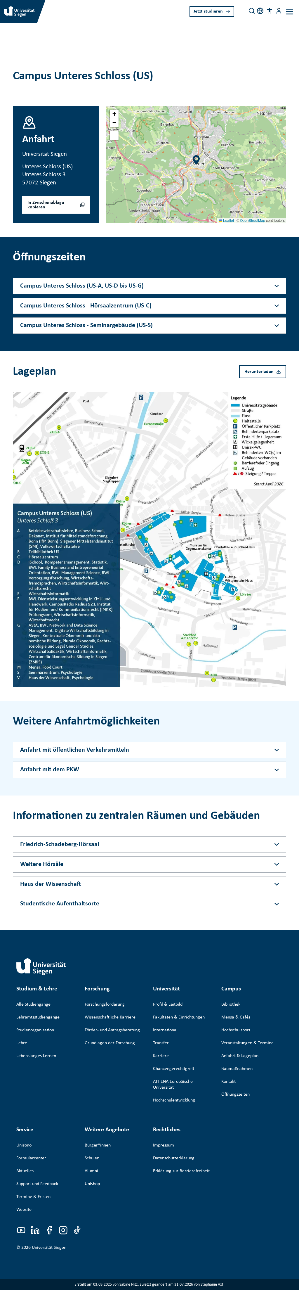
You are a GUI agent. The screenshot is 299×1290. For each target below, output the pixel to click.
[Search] (251, 10)
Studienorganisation (35, 1030)
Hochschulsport (235, 1030)
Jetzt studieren (208, 11)
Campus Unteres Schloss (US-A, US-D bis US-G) (82, 286)
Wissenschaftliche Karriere (110, 1017)
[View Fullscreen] (114, 135)
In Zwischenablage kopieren (45, 205)
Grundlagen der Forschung (110, 1043)
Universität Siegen (49, 1247)
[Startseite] (41, 966)
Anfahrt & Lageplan (239, 1056)
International (165, 1030)
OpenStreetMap (252, 220)
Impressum (163, 1145)
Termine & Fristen (33, 1196)
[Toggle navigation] (289, 12)
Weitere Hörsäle (41, 864)
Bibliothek (230, 1004)
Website (24, 1209)
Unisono (24, 1145)
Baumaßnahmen (237, 1068)
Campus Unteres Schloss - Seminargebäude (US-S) (86, 325)
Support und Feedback (37, 1184)
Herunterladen (259, 371)
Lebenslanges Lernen (36, 1056)
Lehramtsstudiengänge (38, 1017)
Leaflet (228, 220)
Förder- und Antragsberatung (112, 1030)
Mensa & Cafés (235, 1017)
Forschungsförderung (105, 1004)
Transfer (161, 1043)
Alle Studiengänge (33, 1004)
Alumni (91, 1171)
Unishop (92, 1184)
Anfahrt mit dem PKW (49, 770)
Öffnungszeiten (235, 1094)
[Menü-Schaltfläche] (279, 10)
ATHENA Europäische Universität (173, 1084)
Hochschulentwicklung (174, 1100)
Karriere (161, 1056)
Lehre (21, 1043)
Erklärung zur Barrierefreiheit (181, 1171)
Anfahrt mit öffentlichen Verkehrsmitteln (74, 750)
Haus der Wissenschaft (50, 884)
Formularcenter (31, 1158)
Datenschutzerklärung (173, 1158)
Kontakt (228, 1081)
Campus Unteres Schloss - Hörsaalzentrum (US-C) (86, 306)
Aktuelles (25, 1171)
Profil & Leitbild (167, 1004)
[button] (269, 10)
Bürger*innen (98, 1145)
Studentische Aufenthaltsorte (59, 904)
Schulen (92, 1158)
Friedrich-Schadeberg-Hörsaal (59, 844)
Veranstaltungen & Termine (247, 1043)
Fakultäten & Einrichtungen (179, 1017)
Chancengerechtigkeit (173, 1068)
